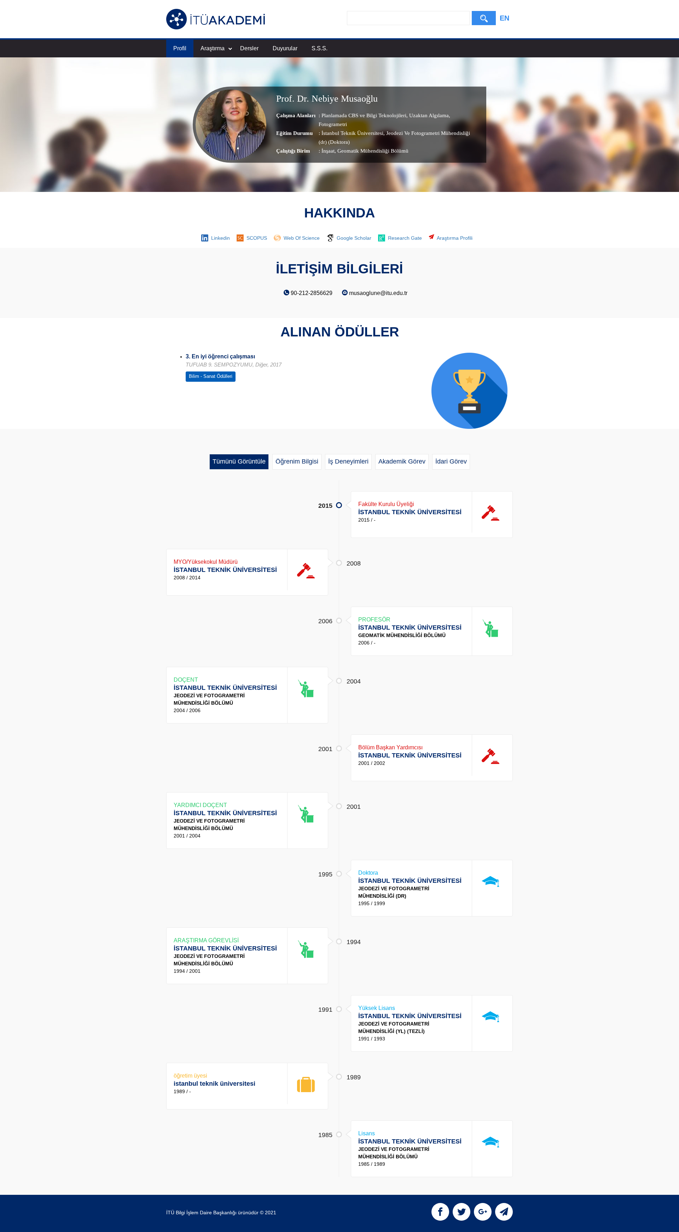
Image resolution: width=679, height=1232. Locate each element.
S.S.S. (319, 48)
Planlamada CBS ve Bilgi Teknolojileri (363, 115)
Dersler (249, 48)
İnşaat (328, 151)
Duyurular (285, 48)
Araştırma (213, 48)
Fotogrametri (333, 124)
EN (504, 18)
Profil (179, 48)
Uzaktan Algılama (428, 115)
